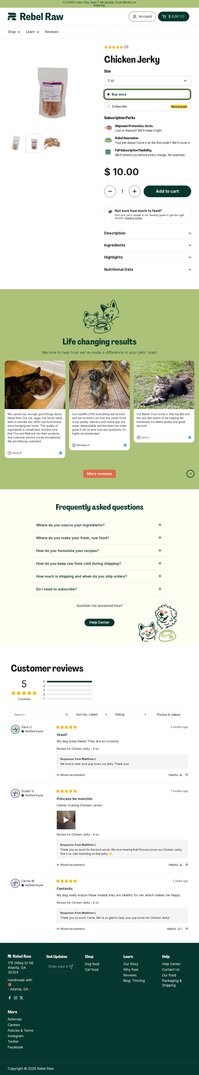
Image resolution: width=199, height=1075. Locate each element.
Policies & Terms (20, 1030)
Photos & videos (168, 715)
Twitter (13, 1042)
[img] (32, 731)
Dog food (92, 964)
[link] (116, 47)
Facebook (15, 1047)
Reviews (130, 975)
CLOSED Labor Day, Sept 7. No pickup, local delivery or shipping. (99, 4)
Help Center (171, 964)
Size (107, 71)
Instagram (16, 1036)
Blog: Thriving (134, 981)
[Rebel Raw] (35, 16)
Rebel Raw (45, 1069)
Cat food (91, 970)
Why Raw (130, 970)
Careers (14, 1025)
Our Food (169, 975)
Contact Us (171, 970)
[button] (173, 16)
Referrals (15, 1019)
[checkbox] (169, 714)
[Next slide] (190, 474)
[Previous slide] (8, 474)
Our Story (130, 964)
